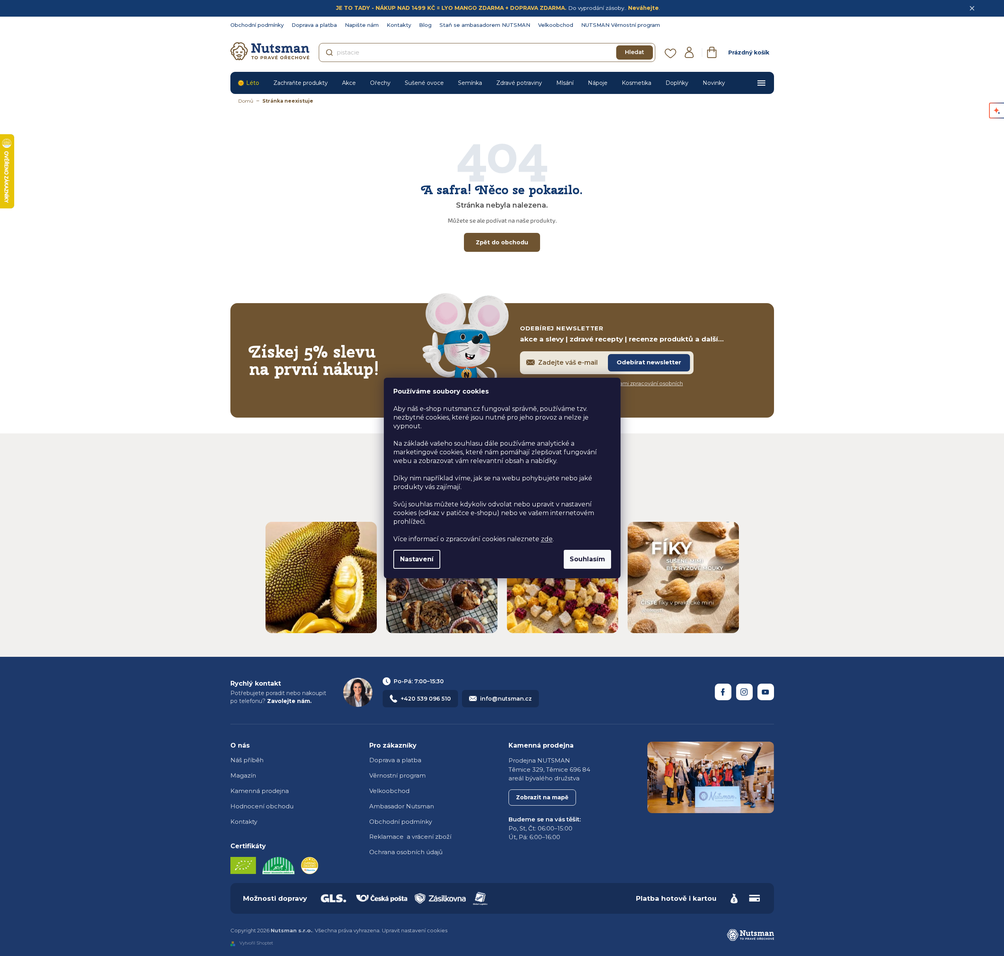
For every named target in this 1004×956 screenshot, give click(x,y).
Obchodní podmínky (257, 25)
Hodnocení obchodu (262, 806)
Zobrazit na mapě (542, 797)
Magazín (243, 775)
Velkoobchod (555, 25)
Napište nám (362, 25)
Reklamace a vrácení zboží (410, 836)
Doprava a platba (314, 25)
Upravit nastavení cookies (414, 930)
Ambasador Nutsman (401, 806)
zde (547, 539)
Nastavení (417, 559)
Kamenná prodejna (259, 791)
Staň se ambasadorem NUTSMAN (484, 25)
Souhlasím (587, 559)
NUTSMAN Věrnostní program (620, 25)
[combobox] (487, 52)
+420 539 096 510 (426, 698)
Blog (425, 25)
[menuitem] (248, 83)
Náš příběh (247, 760)
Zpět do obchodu (502, 242)
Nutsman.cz (723, 692)
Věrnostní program (397, 775)
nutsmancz (744, 692)
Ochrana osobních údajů (406, 852)
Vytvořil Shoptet (256, 943)
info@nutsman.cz (506, 698)
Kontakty (399, 25)
